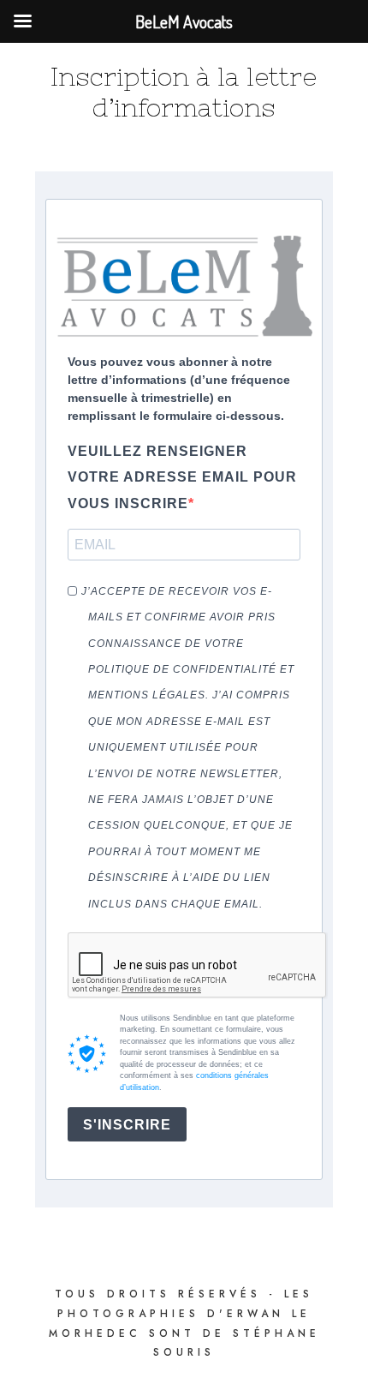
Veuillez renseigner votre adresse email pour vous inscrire (182, 477)
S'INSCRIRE (127, 1124)
